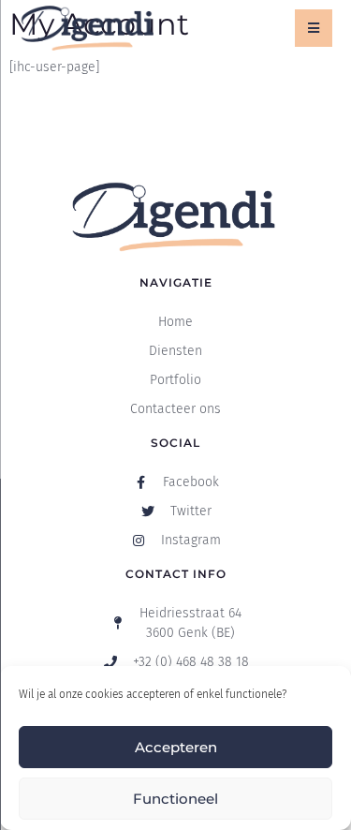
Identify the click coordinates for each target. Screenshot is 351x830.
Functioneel (175, 799)
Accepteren (176, 747)
